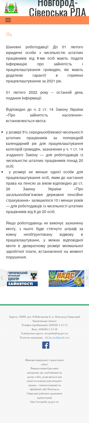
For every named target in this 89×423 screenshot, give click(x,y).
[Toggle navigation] (8, 20)
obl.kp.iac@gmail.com (57, 337)
